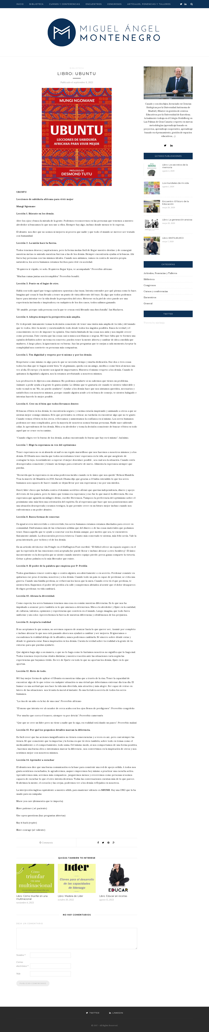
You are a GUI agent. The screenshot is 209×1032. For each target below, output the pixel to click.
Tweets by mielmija (154, 322)
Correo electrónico (22, 964)
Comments (46, 842)
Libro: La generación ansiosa (177, 219)
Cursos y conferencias (64, 4)
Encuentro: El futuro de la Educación (175, 202)
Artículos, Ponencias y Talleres (149, 4)
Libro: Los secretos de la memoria (175, 166)
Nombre (21, 955)
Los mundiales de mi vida (175, 183)
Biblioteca (36, 4)
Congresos (114, 4)
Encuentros (94, 4)
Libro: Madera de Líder (70, 896)
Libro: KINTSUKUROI (173, 238)
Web (18, 973)
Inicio (20, 4)
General (148, 303)
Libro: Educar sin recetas (113, 896)
